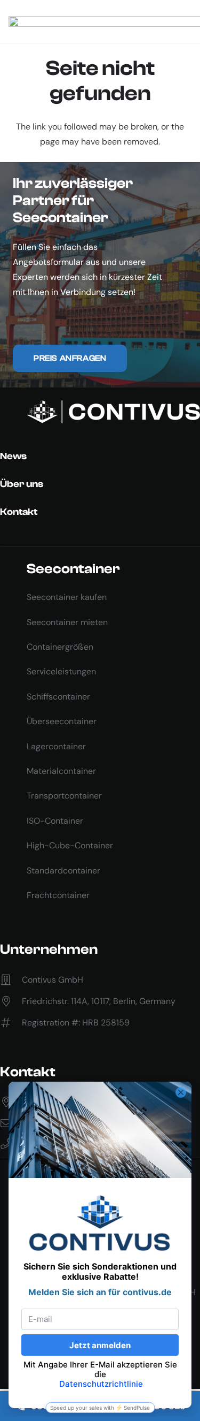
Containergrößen (60, 646)
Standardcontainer (63, 870)
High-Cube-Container (70, 845)
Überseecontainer (62, 721)
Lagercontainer (56, 746)
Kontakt (18, 512)
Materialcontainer (61, 771)
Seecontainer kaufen (67, 597)
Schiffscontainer (58, 696)
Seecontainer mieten (67, 622)
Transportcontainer (64, 795)
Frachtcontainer (58, 895)
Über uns (21, 484)
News (13, 456)
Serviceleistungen (61, 671)
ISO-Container (55, 820)
